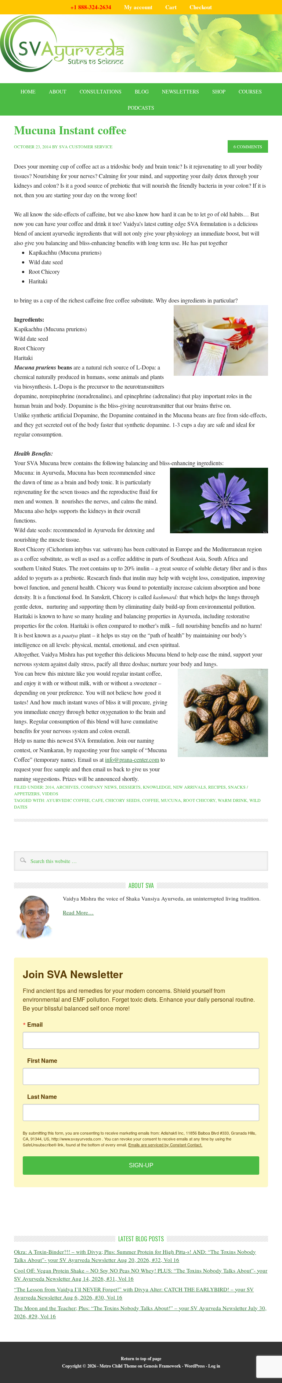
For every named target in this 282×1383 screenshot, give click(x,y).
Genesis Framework (162, 1366)
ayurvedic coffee (68, 800)
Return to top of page (141, 1358)
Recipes (217, 787)
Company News (99, 787)
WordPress (194, 1366)
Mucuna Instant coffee (70, 129)
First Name (42, 1061)
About (57, 91)
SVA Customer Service (85, 146)
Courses (250, 91)
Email (35, 1024)
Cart (171, 7)
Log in (214, 1366)
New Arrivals (189, 787)
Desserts (130, 787)
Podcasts (141, 107)
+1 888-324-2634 (90, 7)
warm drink (232, 800)
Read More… (78, 912)
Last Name (42, 1097)
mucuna (171, 800)
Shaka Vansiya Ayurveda (141, 43)
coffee (150, 800)
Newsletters (180, 91)
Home (28, 91)
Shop (218, 91)
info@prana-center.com (132, 759)
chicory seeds (122, 800)
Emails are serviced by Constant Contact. (165, 1144)
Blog (142, 91)
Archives (67, 787)
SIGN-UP (141, 1165)
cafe (97, 800)
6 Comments (248, 146)
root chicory (199, 800)
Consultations (101, 91)
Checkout (200, 7)
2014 (49, 787)
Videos (50, 793)
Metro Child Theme (118, 1366)
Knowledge (157, 787)
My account (138, 7)
